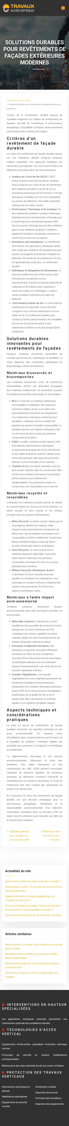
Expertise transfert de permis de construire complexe (33, 915)
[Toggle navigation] (63, 8)
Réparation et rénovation (20, 100)
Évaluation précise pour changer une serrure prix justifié (19, 835)
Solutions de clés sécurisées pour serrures (50, 835)
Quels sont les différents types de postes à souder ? (33, 881)
